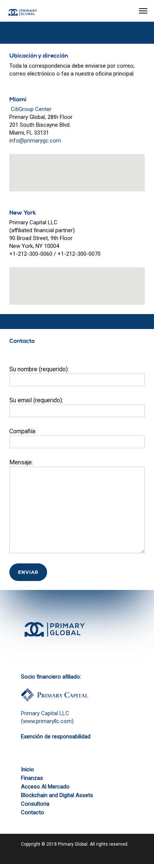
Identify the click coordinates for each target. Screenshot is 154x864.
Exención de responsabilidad (55, 736)
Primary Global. (73, 844)
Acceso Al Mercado (45, 787)
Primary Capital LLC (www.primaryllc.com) (47, 717)
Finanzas (32, 778)
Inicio (27, 769)
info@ (16, 140)
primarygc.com (42, 140)
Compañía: (22, 431)
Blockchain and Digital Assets (57, 795)
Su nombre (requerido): (39, 369)
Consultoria (35, 804)
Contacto (32, 812)
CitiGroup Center (30, 109)
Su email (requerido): (36, 400)
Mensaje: (21, 462)
